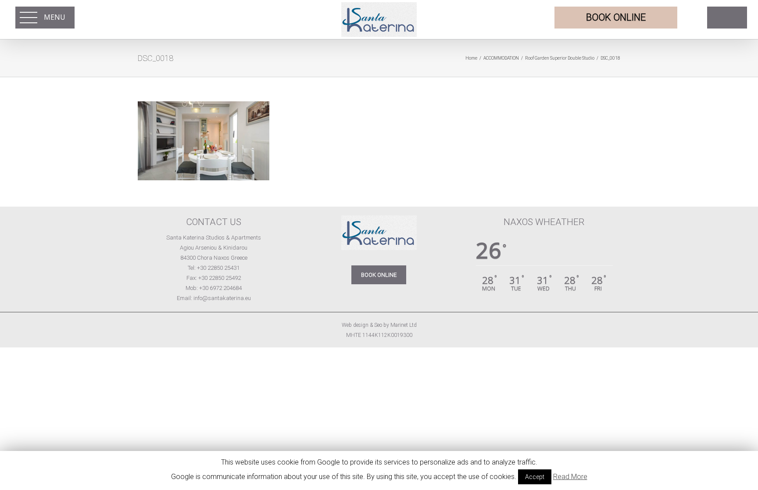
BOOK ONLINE (379, 275)
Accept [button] (534, 476)
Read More (570, 476)
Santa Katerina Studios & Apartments (213, 237)
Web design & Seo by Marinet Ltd (379, 325)
